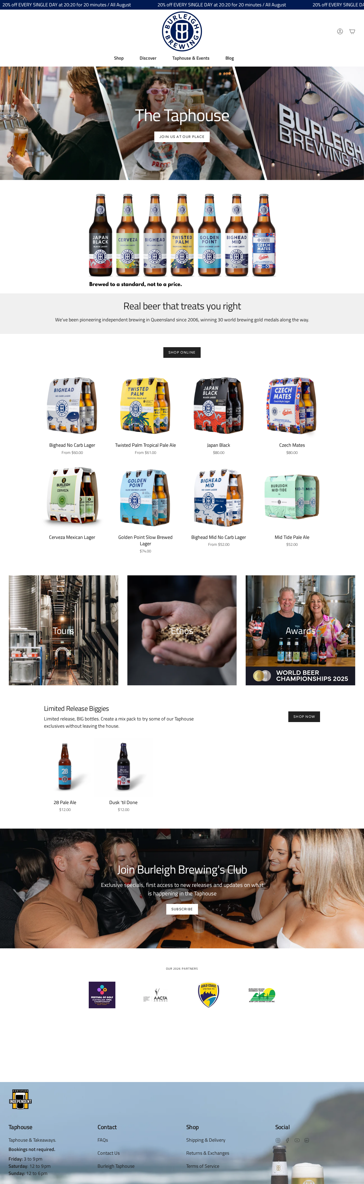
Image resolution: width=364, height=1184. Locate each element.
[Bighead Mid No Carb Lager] (218, 494)
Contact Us (109, 1153)
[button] (119, 58)
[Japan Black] (218, 402)
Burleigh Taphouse (116, 1166)
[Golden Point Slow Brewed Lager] (145, 494)
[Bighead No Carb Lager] (72, 402)
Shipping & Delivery (205, 1140)
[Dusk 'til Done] (123, 767)
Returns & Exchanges (207, 1153)
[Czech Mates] (292, 402)
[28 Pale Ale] (64, 767)
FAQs (103, 1140)
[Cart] (352, 31)
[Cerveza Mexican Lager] (72, 494)
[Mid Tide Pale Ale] (292, 494)
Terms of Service (202, 1166)
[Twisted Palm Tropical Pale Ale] (145, 402)
